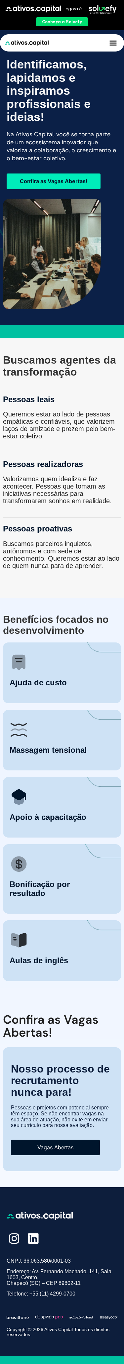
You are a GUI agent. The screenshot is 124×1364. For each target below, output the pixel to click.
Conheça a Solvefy (62, 21)
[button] (113, 43)
